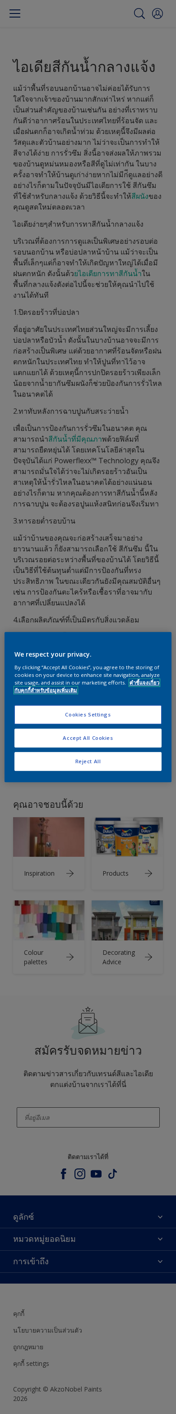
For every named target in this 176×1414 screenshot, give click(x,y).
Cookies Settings (88, 714)
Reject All (88, 761)
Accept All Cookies (88, 737)
